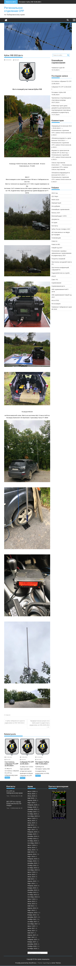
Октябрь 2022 (32, 894)
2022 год (55, 193)
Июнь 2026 (31, 796)
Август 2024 (31, 845)
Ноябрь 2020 (32, 946)
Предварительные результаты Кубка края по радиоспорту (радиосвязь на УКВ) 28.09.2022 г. (39, 724)
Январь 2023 (32, 888)
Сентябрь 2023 (33, 870)
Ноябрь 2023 (32, 865)
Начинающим (56, 238)
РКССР (54, 276)
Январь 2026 (32, 807)
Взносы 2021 (56, 213)
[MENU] (74, 20)
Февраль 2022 (32, 912)
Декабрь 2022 (32, 890)
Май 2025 (31, 825)
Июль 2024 (31, 847)
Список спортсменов (58, 169)
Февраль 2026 (32, 805)
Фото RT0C (55, 300)
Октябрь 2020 (32, 948)
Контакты (55, 226)
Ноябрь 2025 (32, 811)
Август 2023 (31, 872)
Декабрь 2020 (32, 944)
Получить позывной (58, 259)
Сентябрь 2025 (33, 816)
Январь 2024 (32, 861)
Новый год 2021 (57, 248)
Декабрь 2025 (32, 809)
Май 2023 (31, 879)
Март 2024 (31, 856)
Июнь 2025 (31, 823)
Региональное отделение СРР (14, 9)
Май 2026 (31, 798)
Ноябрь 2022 (32, 892)
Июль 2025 (31, 820)
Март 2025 (31, 829)
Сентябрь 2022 (33, 897)
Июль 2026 (31, 794)
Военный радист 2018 (59, 216)
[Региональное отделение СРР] (6, 19)
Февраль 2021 (32, 939)
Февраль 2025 (32, 832)
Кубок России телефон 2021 (61, 229)
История (54, 222)
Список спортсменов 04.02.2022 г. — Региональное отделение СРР (62, 165)
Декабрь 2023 (32, 863)
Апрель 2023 (32, 881)
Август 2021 (31, 926)
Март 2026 (31, 802)
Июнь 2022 (31, 903)
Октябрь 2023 (32, 868)
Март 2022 (31, 910)
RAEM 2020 (55, 199)
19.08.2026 (24, 757)
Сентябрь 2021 (33, 924)
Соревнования (56, 283)
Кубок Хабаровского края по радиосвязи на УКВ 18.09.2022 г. (15, 722)
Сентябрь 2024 (33, 843)
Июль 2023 (31, 874)
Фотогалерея (56, 304)
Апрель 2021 (32, 935)
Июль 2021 (31, 928)
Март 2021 (31, 937)
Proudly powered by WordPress (25, 963)
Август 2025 (31, 818)
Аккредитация (56, 203)
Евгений (16, 60)
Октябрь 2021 (32, 921)
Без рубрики (56, 206)
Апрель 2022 (32, 908)
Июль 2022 (31, 901)
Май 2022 (31, 906)
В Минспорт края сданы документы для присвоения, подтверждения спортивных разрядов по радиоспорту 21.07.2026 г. (61, 110)
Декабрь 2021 (32, 917)
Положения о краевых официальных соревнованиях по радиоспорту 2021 (61, 253)
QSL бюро (55, 196)
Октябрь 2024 (32, 841)
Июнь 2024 (31, 850)
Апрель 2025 (32, 827)
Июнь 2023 (31, 877)
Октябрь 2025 (32, 814)
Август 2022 (31, 899)
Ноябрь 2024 (32, 838)
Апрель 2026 (32, 800)
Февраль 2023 (32, 886)
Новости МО (56, 244)
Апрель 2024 (32, 854)
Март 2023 (31, 883)
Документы (55, 219)
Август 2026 (31, 791)
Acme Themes (56, 963)
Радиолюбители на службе (61, 273)
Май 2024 (31, 852)
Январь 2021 (32, 942)
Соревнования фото (58, 286)
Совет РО (55, 279)
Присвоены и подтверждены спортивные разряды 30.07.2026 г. (40, 2)
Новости (8, 715)
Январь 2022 (32, 915)
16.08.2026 (40, 757)
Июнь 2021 (31, 930)
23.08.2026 (9, 757)
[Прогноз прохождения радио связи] (59, 819)
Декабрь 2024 (32, 836)
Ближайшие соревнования (60, 209)
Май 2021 (31, 933)
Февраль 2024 (32, 859)
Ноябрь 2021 (32, 919)
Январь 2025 (32, 834)
